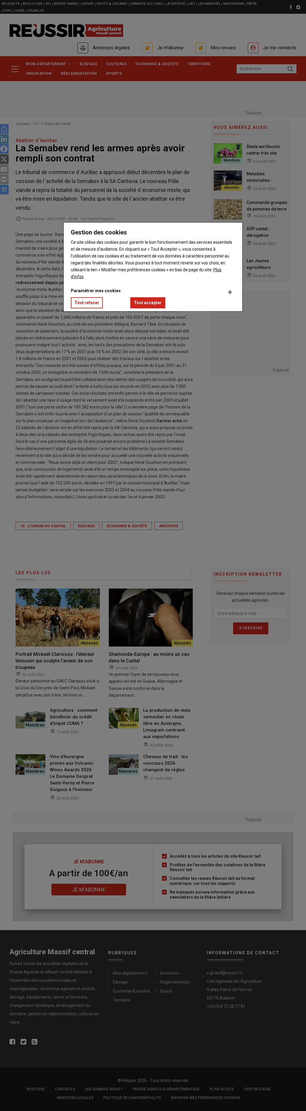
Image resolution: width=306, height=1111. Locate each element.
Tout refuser (86, 302)
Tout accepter (148, 302)
